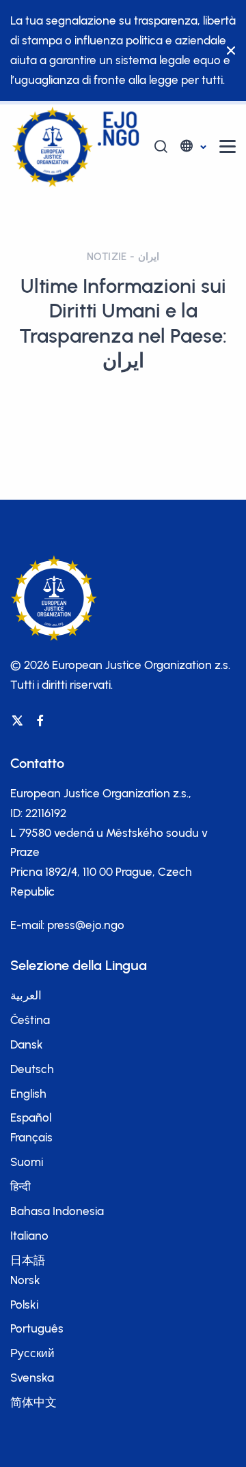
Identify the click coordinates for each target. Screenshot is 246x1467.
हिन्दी (20, 1186)
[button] (192, 146)
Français (31, 1137)
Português (37, 1328)
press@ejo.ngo (85, 925)
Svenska (32, 1377)
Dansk (26, 1044)
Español (30, 1117)
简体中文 (33, 1402)
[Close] (227, 50)
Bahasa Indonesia (57, 1211)
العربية (26, 995)
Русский (32, 1353)
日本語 (27, 1260)
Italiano (29, 1235)
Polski (24, 1304)
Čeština (30, 1020)
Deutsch (32, 1069)
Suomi (26, 1162)
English (28, 1093)
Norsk (25, 1280)
